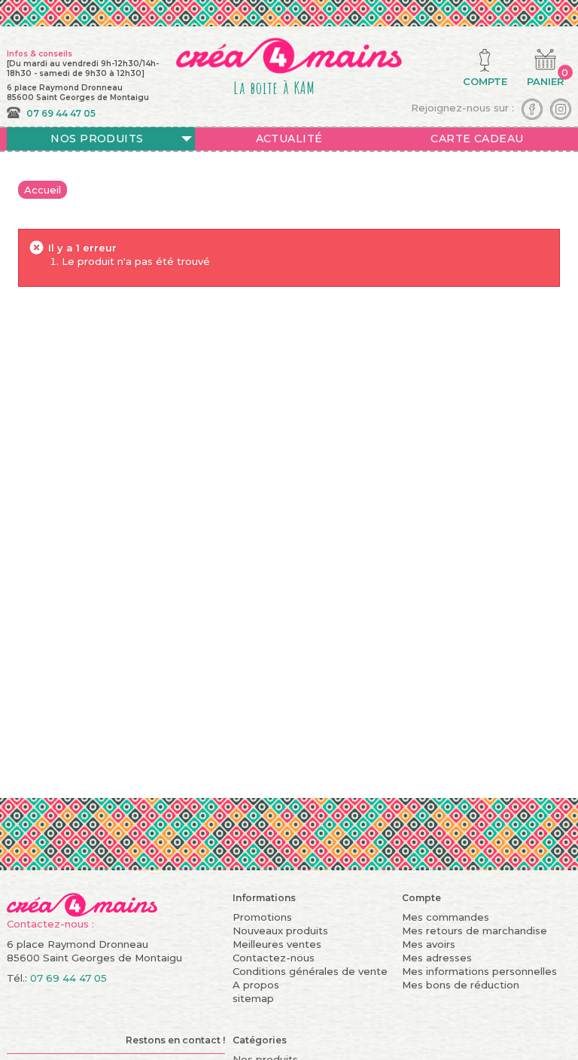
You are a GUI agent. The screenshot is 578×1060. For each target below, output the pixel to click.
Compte (421, 897)
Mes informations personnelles (479, 971)
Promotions (262, 917)
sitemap (253, 998)
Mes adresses (437, 958)
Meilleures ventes (277, 944)
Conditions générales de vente (310, 971)
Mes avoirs (428, 944)
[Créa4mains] (82, 903)
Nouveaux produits (280, 930)
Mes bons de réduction (460, 985)
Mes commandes (445, 917)
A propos (256, 985)
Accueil (42, 190)
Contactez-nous (274, 958)
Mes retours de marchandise (474, 930)
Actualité (289, 138)
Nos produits (96, 138)
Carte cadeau (476, 138)
